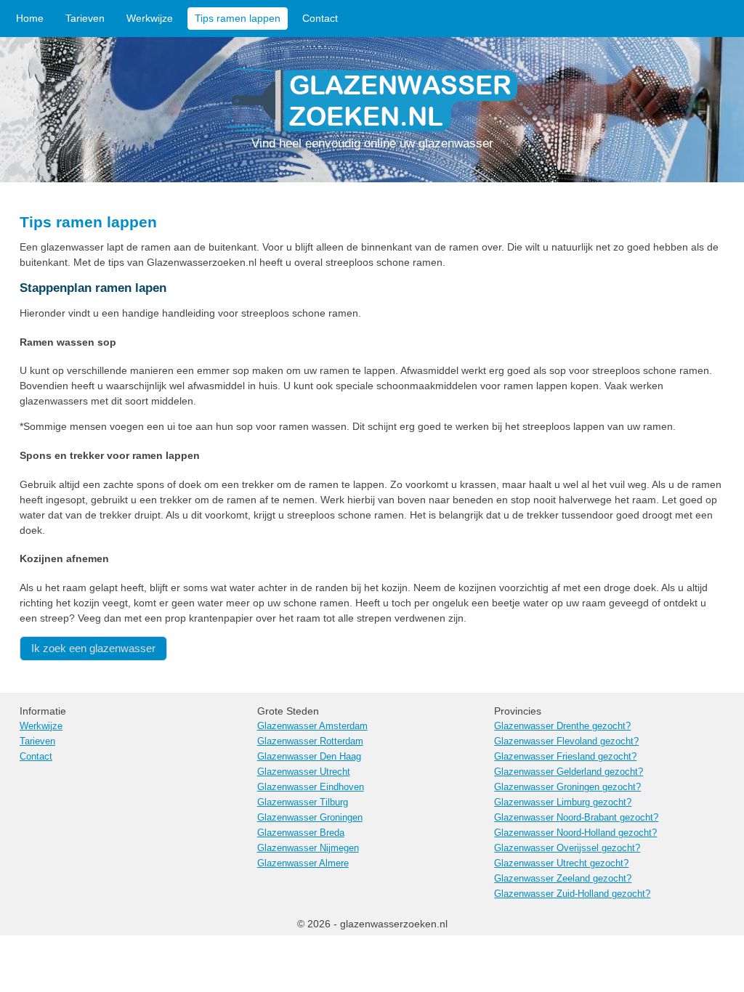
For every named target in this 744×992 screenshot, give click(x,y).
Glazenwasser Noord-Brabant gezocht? (576, 818)
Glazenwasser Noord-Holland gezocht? (575, 833)
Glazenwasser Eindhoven (310, 787)
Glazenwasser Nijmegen (308, 848)
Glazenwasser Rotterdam (310, 741)
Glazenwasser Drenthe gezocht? (562, 726)
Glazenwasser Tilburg (302, 802)
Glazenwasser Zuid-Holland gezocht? (572, 894)
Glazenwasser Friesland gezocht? (565, 757)
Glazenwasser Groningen (310, 818)
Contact (320, 18)
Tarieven (85, 18)
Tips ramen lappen (237, 18)
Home (30, 18)
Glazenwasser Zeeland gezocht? (562, 879)
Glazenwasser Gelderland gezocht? (568, 772)
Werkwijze (149, 18)
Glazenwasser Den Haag (309, 757)
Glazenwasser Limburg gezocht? (562, 802)
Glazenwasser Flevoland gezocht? (566, 741)
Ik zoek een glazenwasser (93, 648)
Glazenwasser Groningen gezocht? (567, 787)
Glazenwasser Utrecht (303, 772)
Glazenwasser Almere (303, 863)
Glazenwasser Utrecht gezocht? (561, 863)
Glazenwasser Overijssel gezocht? (567, 848)
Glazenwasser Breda (300, 833)
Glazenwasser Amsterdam (312, 726)
